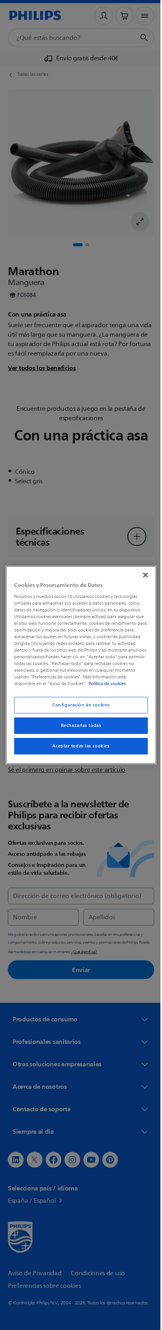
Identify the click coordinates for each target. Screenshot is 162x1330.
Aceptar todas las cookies (78, 746)
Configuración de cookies (78, 705)
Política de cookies (114, 683)
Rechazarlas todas (78, 725)
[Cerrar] (141, 575)
